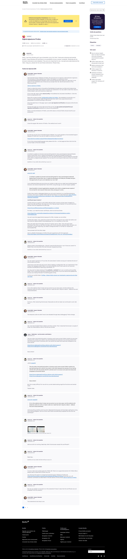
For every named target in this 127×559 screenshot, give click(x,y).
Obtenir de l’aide (83, 540)
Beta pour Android (65, 537)
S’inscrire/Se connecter (98, 2)
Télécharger (45, 531)
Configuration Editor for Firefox (50, 97)
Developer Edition (65, 532)
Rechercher (103, 10)
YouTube (101, 556)
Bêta (61, 534)
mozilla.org (25, 556)
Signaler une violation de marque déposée (28, 531)
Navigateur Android (47, 535)
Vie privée (46, 556)
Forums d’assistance (31, 9)
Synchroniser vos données (85, 538)
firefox (92, 45)
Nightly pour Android (65, 542)
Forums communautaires (56, 3)
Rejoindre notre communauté (29, 539)
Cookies (53, 556)
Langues (30, 45)
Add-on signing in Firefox (34, 85)
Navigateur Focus (46, 540)
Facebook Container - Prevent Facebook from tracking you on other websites (97, 75)
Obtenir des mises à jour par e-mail (97, 36)
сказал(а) (33, 363)
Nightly (62, 539)
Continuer (97, 27)
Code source (25, 534)
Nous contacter (61, 556)
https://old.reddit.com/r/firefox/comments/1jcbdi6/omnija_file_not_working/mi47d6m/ (49, 234)
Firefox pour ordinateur (48, 533)
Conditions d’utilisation (36, 556)
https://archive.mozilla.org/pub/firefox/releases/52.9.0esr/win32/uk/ (45, 138)
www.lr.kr (28, 53)
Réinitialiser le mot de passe (86, 535)
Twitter (24, 537)
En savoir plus (68, 21)
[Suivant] (27, 507)
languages (98, 45)
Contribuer (82, 3)
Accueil (24, 9)
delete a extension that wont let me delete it (98, 66)
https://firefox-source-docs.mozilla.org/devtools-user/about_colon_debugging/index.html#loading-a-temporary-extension (51, 196)
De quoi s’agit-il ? (83, 533)
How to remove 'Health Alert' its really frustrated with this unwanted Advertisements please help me (98, 56)
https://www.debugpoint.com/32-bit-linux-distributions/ (42, 346)
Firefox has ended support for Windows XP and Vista (98, 81)
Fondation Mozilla (33, 549)
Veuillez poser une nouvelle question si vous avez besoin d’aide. (54, 31)
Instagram (104, 556)
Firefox (38, 9)
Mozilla (25, 522)
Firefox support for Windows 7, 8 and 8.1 (97, 69)
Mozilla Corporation (51, 549)
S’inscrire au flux (94, 38)
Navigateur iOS (46, 538)
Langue (89, 549)
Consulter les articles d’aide (39, 3)
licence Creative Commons (44, 553)
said (34, 173)
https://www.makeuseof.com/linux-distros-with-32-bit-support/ (44, 345)
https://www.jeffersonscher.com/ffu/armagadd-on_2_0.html (43, 208)
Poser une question (71, 3)
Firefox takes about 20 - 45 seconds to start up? (98, 62)
